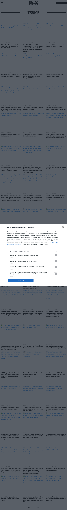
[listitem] (33, 251)
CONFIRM (21, 280)
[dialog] (33, 255)
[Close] (63, 227)
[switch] (55, 255)
